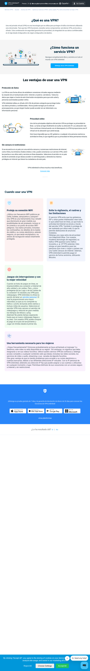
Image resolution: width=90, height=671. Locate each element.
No (57, 430)
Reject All (28, 666)
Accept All (62, 666)
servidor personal (29, 297)
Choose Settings (45, 666)
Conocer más (45, 171)
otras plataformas (45, 418)
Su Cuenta (80, 3)
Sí (52, 430)
